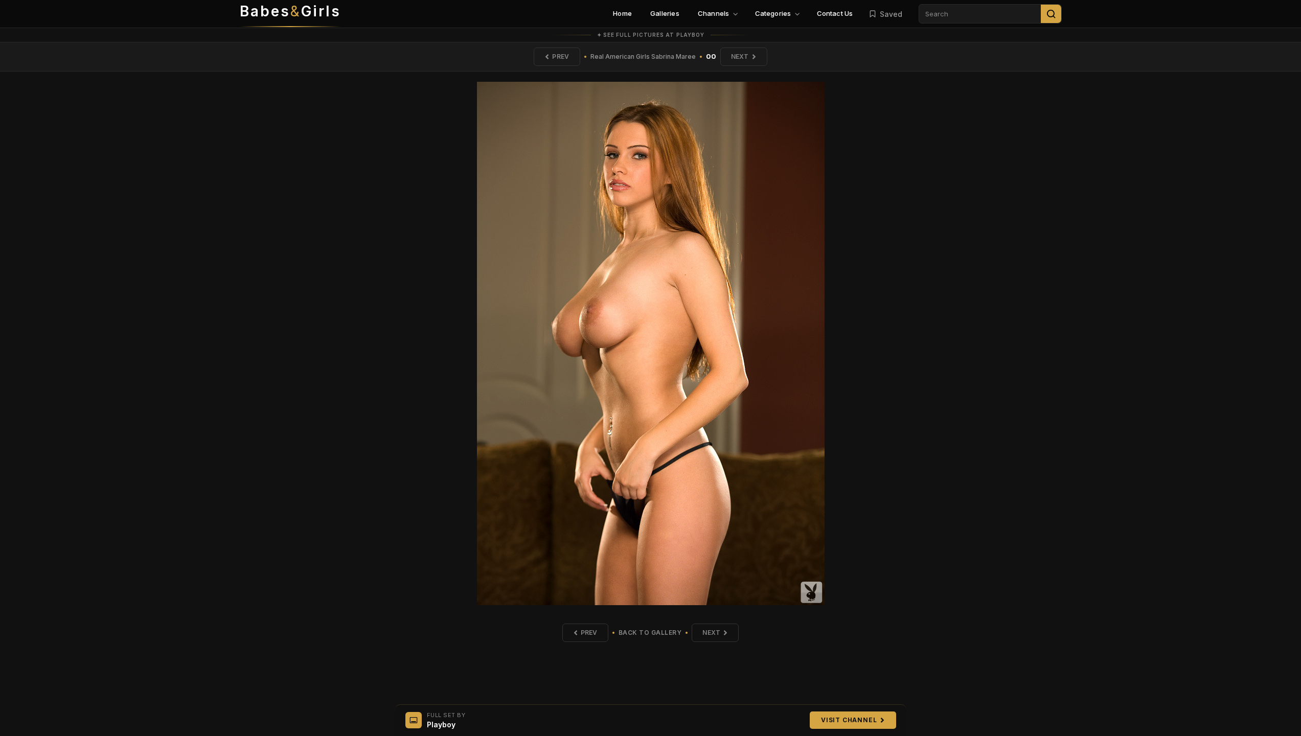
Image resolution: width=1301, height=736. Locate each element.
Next (740, 56)
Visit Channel (849, 720)
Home (622, 13)
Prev (560, 56)
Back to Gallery (650, 632)
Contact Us (835, 13)
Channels (713, 13)
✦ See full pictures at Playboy (650, 35)
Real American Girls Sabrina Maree (643, 56)
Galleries (664, 13)
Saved (891, 14)
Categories (773, 13)
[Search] (1051, 14)
